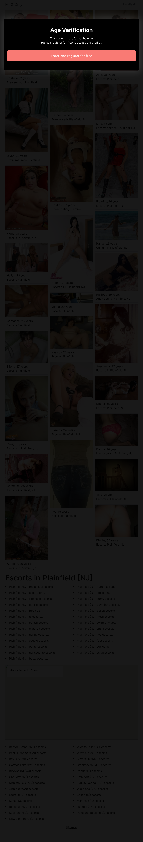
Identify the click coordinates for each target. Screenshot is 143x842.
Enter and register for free (71, 56)
